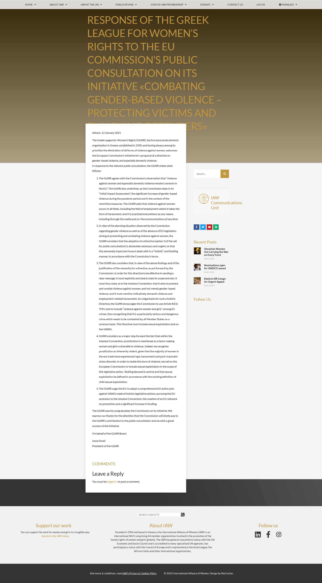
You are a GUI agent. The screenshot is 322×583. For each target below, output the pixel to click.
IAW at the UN (90, 4)
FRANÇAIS (288, 4)
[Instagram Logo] (278, 534)
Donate (205, 4)
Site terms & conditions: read (123, 573)
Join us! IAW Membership (166, 4)
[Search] (225, 174)
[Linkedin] (258, 534)
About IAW (57, 4)
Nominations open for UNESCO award (215, 267)
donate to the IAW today (55, 535)
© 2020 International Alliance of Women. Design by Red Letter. (198, 573)
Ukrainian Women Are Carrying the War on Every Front (216, 251)
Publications (124, 4)
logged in (112, 481)
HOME (29, 4)
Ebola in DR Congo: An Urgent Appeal (215, 280)
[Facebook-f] (268, 534)
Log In (261, 4)
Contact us (235, 4)
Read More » (209, 259)
